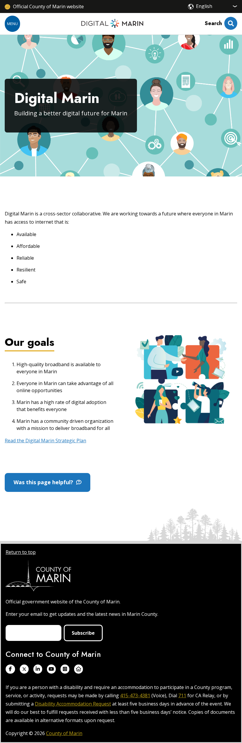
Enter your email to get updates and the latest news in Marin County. (82, 614)
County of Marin (64, 733)
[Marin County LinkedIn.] (37, 669)
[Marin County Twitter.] (24, 669)
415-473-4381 (135, 695)
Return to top (21, 552)
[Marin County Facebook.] (10, 669)
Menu (12, 23)
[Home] (112, 24)
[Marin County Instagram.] (64, 669)
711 (182, 695)
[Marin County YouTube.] (51, 669)
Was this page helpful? (45, 482)
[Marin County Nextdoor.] (78, 669)
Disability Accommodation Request (73, 704)
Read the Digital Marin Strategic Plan (45, 440)
